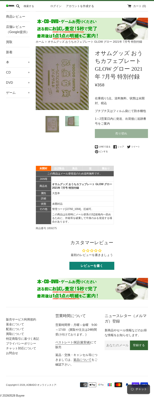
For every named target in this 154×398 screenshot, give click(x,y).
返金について (15, 324)
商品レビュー (15, 16)
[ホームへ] (10, 6)
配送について (15, 329)
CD (18, 72)
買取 (9, 42)
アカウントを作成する (80, 6)
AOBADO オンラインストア (41, 385)
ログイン (56, 6)
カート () (139, 6)
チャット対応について (21, 348)
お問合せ (12, 353)
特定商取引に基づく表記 (22, 338)
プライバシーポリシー (21, 343)
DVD (18, 82)
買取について (15, 334)
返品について (82, 359)
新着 (9, 52)
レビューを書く (92, 265)
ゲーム (18, 92)
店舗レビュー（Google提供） (17, 29)
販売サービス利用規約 (21, 319)
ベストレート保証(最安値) (72, 342)
